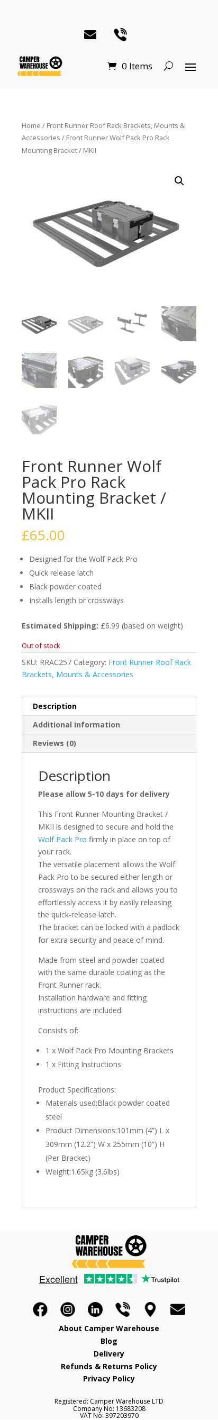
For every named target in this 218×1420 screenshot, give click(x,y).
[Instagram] (67, 1309)
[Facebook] (40, 1309)
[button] (179, 180)
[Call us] (122, 1309)
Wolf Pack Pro (62, 839)
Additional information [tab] (76, 725)
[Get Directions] (150, 1309)
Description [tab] (55, 706)
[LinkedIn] (95, 1309)
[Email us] (177, 1309)
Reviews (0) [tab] (54, 743)
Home (31, 125)
